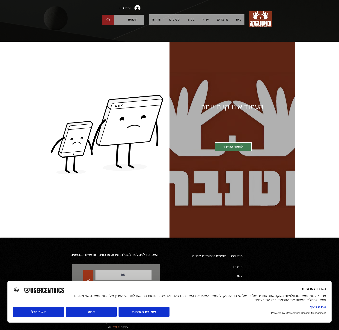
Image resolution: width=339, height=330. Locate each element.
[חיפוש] (108, 20)
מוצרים (238, 267)
